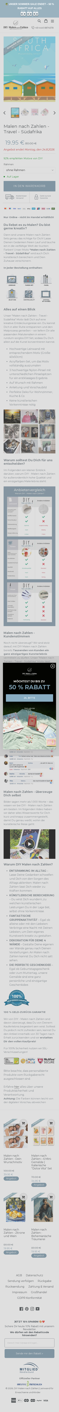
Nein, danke (29, 708)
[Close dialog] (53, 666)
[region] (29, 9)
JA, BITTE (29, 697)
